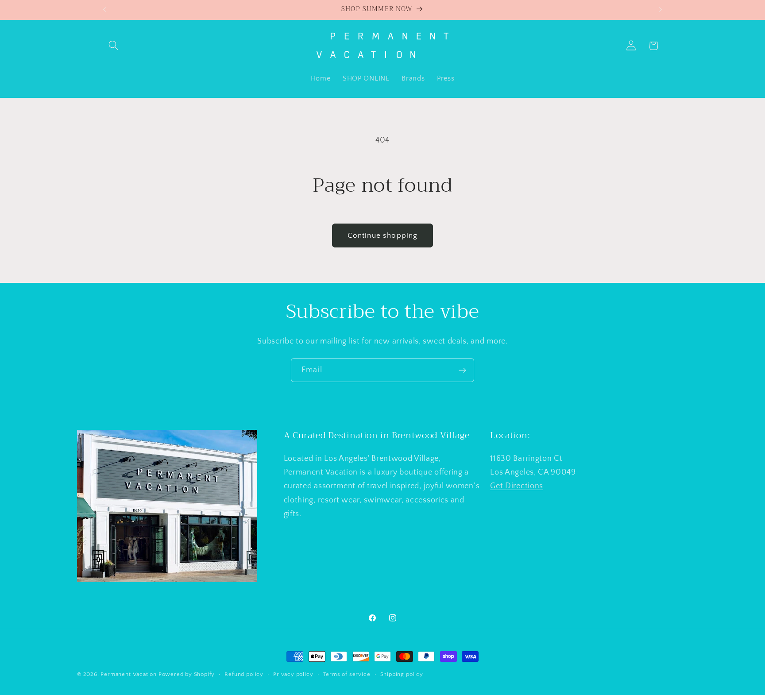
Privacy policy (293, 674)
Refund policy (243, 674)
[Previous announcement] (104, 9)
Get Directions (516, 485)
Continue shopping (383, 235)
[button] (114, 46)
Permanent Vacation (128, 674)
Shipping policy (401, 674)
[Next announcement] (660, 9)
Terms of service (347, 674)
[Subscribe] (462, 370)
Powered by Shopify (186, 674)
